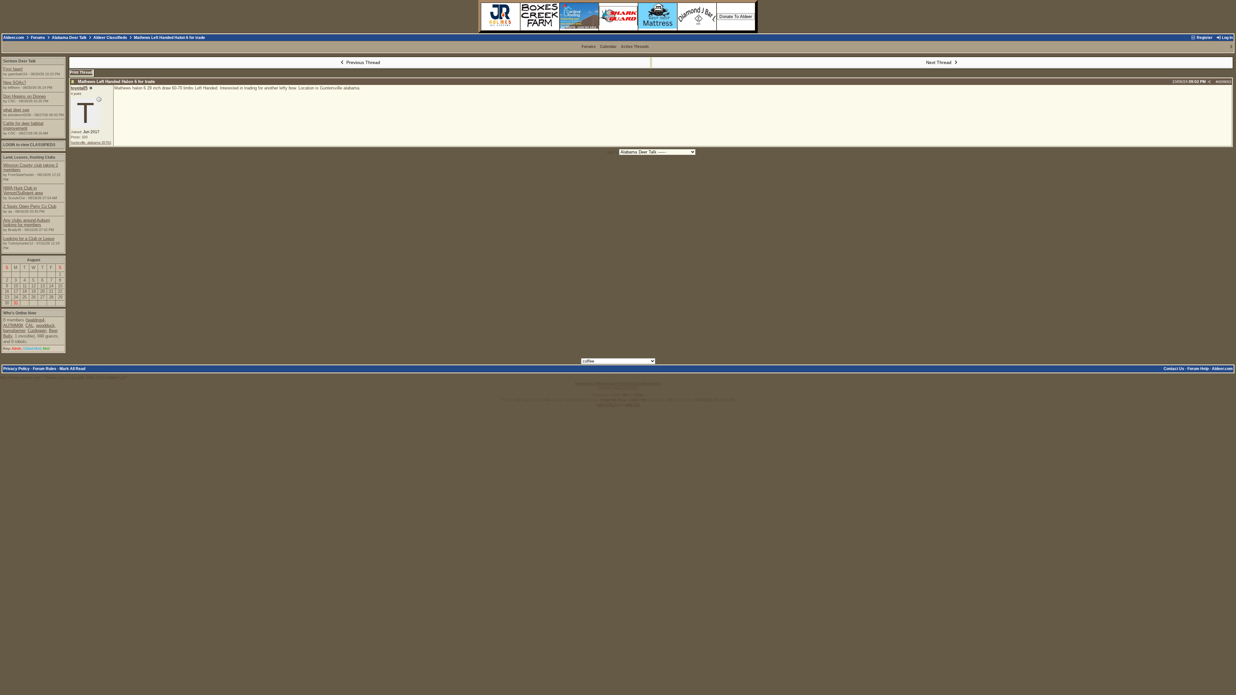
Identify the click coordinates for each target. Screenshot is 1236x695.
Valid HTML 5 (606, 405)
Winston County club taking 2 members (30, 167)
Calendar (608, 46)
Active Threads (635, 46)
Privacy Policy (16, 368)
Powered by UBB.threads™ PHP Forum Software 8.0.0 (618, 383)
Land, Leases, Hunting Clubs (29, 157)
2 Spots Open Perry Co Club (29, 206)
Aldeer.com (13, 37)
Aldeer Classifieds (110, 37)
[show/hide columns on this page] (1231, 47)
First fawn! (13, 69)
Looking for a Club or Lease (28, 238)
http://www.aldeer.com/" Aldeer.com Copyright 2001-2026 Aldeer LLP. (616, 221)
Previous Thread (362, 62)
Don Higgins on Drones (24, 96)
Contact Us (1174, 368)
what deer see (16, 109)
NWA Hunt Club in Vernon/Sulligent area (23, 190)
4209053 (1224, 82)
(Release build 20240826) (618, 387)
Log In (1227, 37)
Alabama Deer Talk (69, 37)
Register (1204, 37)
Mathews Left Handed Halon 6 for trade (116, 81)
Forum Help (1198, 368)
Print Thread (81, 72)
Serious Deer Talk (19, 61)
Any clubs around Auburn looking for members (26, 222)
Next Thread (939, 62)
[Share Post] (1209, 82)
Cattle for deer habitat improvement (23, 126)
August (33, 260)
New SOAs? (14, 82)
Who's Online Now (19, 313)
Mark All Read (72, 368)
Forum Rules (44, 368)
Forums (38, 37)
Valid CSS (632, 405)
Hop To (612, 152)
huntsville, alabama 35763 (91, 142)
